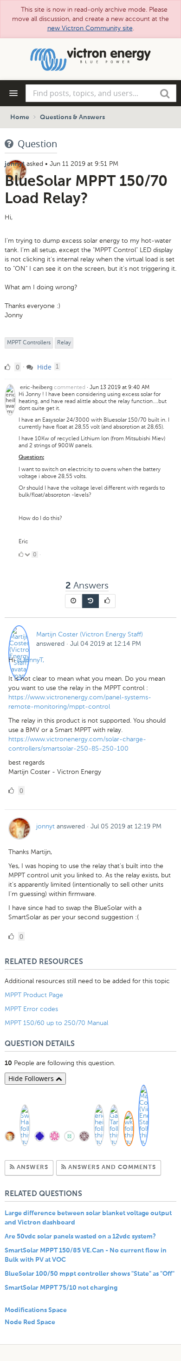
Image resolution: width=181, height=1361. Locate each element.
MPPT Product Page (34, 995)
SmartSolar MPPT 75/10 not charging (61, 1288)
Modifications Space (36, 1310)
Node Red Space (30, 1322)
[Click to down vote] (28, 554)
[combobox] (101, 93)
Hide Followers (32, 1078)
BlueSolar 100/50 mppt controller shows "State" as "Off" (90, 1274)
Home (19, 117)
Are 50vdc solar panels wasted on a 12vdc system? (80, 1236)
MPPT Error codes (31, 1009)
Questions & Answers (72, 117)
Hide (43, 366)
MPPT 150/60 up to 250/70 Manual (56, 1023)
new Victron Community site (90, 28)
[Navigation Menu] (13, 93)
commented (69, 387)
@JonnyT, (30, 660)
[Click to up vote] (21, 554)
